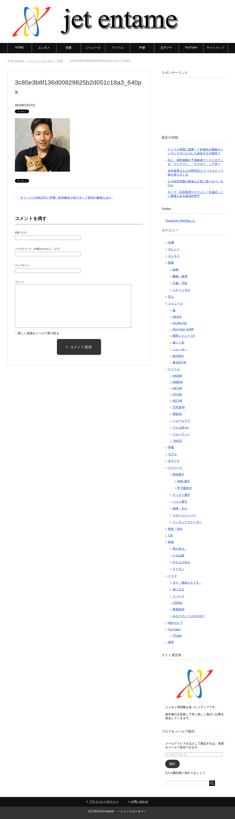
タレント (174, 249)
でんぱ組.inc (181, 427)
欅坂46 (177, 414)
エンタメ (44, 47)
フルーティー (181, 434)
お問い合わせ (139, 801)
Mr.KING (178, 356)
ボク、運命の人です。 (187, 582)
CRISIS (177, 602)
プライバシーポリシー (103, 801)
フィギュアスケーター (187, 522)
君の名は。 (180, 548)
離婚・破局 (180, 276)
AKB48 (177, 375)
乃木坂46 (179, 407)
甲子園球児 (184, 488)
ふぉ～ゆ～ (180, 349)
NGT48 (177, 400)
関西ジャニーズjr (184, 335)
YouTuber (191, 47)
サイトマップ (215, 47)
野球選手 (178, 474)
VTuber (177, 635)
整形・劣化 (175, 528)
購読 (172, 763)
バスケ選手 (180, 501)
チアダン (178, 569)
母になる (178, 589)
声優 (142, 47)
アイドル (117, 47)
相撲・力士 (180, 508)
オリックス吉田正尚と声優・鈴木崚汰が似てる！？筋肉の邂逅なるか (65, 197)
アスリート (175, 467)
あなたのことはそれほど (189, 616)
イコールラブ (181, 420)
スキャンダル (181, 289)
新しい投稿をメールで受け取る (38, 333)
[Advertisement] (192, 106)
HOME (19, 47)
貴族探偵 (178, 609)
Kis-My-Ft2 (180, 323)
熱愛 (69, 47)
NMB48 (177, 382)
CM (170, 535)
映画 (171, 541)
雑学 (171, 642)
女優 (171, 242)
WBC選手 (183, 481)
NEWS (177, 316)
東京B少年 (179, 362)
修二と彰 (178, 342)
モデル (172, 454)
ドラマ (172, 575)
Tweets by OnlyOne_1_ (180, 220)
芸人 (171, 296)
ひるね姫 (178, 555)
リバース (178, 596)
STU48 (177, 394)
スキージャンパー (184, 515)
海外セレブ (175, 622)
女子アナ (166, 47)
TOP (36, 60)
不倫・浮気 (180, 283)
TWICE (177, 441)
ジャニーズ (93, 47)
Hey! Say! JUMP (183, 329)
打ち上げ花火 (181, 562)
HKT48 (177, 388)
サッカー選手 (181, 495)
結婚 (175, 269)
